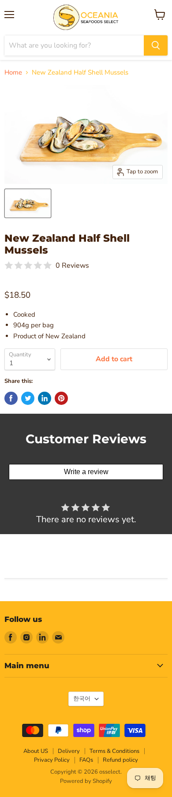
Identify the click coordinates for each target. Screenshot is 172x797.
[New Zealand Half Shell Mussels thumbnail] (28, 203)
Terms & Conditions (114, 751)
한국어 (81, 699)
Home (13, 72)
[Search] (156, 45)
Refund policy (120, 760)
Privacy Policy (52, 760)
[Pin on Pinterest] (61, 398)
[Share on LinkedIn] (44, 398)
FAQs (86, 760)
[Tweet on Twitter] (27, 398)
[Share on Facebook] (11, 398)
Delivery (69, 751)
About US (35, 751)
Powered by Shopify (86, 781)
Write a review (86, 471)
